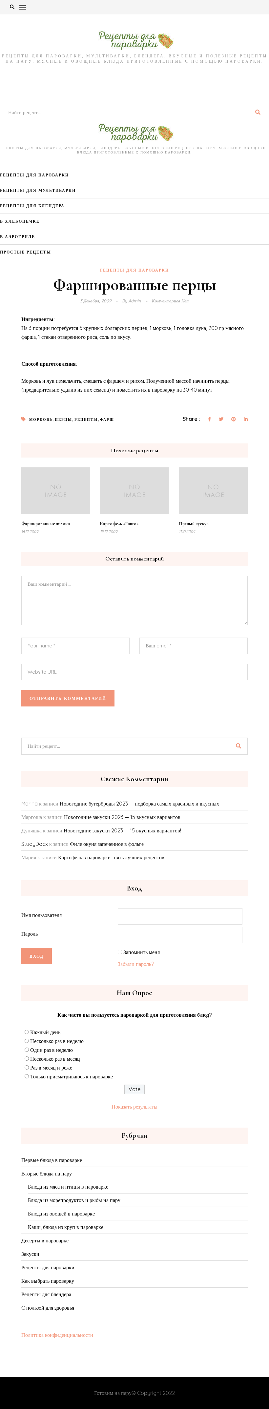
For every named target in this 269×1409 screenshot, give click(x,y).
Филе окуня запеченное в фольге (107, 844)
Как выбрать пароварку (47, 1280)
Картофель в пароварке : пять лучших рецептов (111, 857)
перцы (63, 419)
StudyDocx (34, 844)
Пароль (29, 933)
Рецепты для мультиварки (38, 190)
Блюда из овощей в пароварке (61, 1213)
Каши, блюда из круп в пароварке (65, 1227)
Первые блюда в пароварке (51, 1160)
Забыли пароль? (136, 964)
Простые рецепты (25, 252)
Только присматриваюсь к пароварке (71, 1076)
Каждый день (45, 1032)
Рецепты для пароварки (34, 175)
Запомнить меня (141, 952)
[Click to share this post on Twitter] (221, 419)
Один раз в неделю (51, 1050)
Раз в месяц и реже (51, 1067)
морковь (40, 419)
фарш (107, 419)
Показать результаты (134, 1106)
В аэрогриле (17, 236)
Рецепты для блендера (32, 205)
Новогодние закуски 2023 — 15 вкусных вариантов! (122, 817)
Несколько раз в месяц (55, 1058)
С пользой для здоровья (47, 1307)
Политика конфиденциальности (57, 1335)
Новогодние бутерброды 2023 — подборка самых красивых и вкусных (139, 803)
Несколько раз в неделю (57, 1041)
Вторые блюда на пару (46, 1173)
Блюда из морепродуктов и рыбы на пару (74, 1200)
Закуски (30, 1254)
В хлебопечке (20, 221)
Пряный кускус (194, 523)
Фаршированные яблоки (45, 523)
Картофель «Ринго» (119, 523)
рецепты (86, 419)
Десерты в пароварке (45, 1240)
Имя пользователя (41, 915)
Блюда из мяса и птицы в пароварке (68, 1186)
